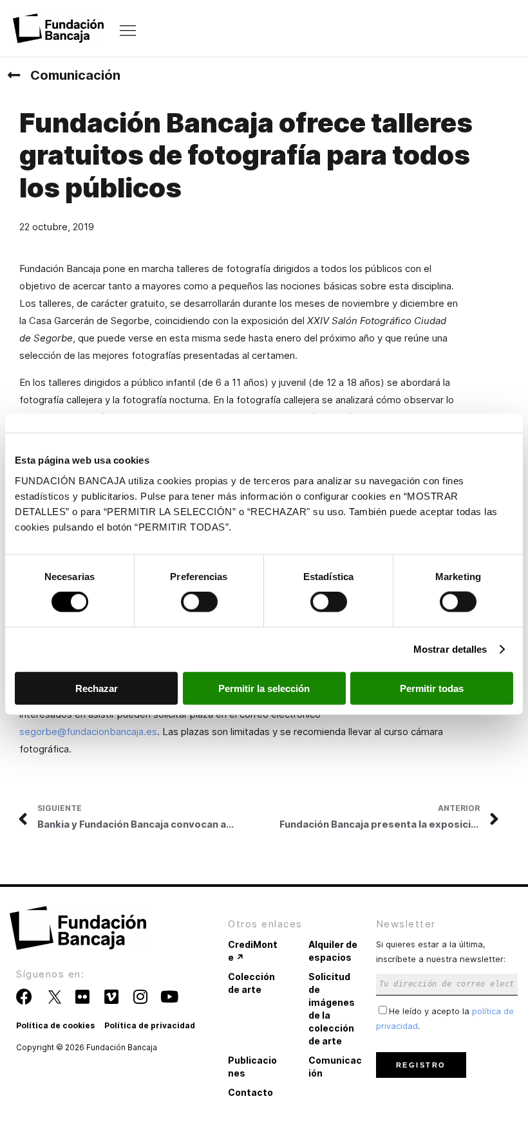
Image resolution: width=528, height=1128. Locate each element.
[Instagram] (140, 996)
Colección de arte (251, 983)
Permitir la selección (264, 687)
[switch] (199, 602)
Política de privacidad (149, 1025)
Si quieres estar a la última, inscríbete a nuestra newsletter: (440, 951)
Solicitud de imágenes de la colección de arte (331, 1008)
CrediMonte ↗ (253, 951)
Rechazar (96, 687)
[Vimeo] (111, 996)
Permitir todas (432, 687)
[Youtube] (169, 996)
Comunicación (75, 75)
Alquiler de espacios (332, 951)
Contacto (250, 1092)
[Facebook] (24, 996)
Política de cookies (55, 1025)
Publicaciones (252, 1066)
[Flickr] (82, 996)
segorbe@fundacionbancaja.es (88, 731)
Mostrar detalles (450, 649)
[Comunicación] (13, 75)
